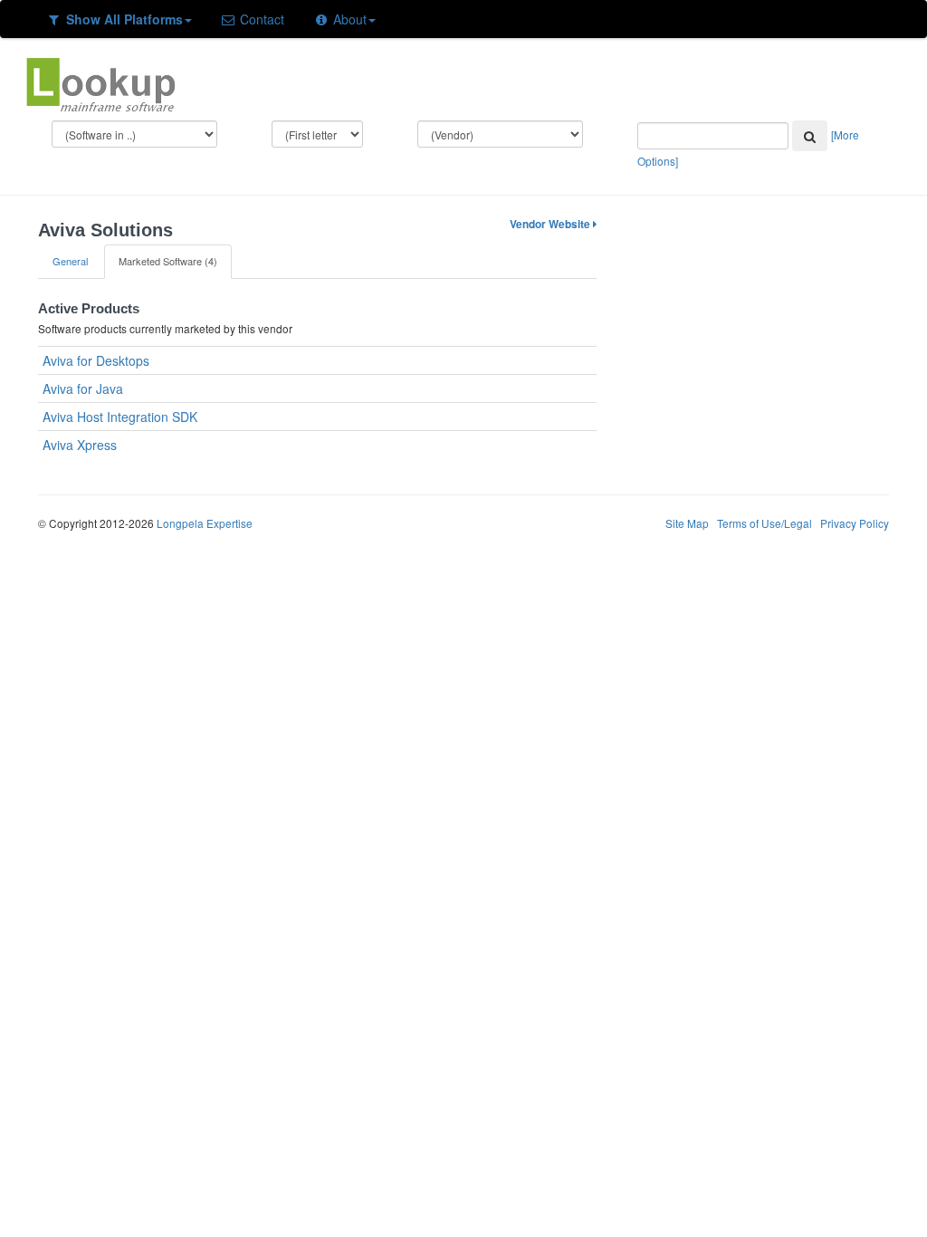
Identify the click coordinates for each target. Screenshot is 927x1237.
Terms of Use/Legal (764, 523)
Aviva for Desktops (96, 360)
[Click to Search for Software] (809, 135)
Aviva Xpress (80, 445)
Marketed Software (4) (168, 261)
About (348, 19)
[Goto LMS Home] (100, 82)
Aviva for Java (83, 388)
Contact (260, 19)
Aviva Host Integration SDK (120, 417)
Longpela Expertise (205, 523)
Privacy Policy (854, 523)
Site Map (687, 523)
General (70, 261)
